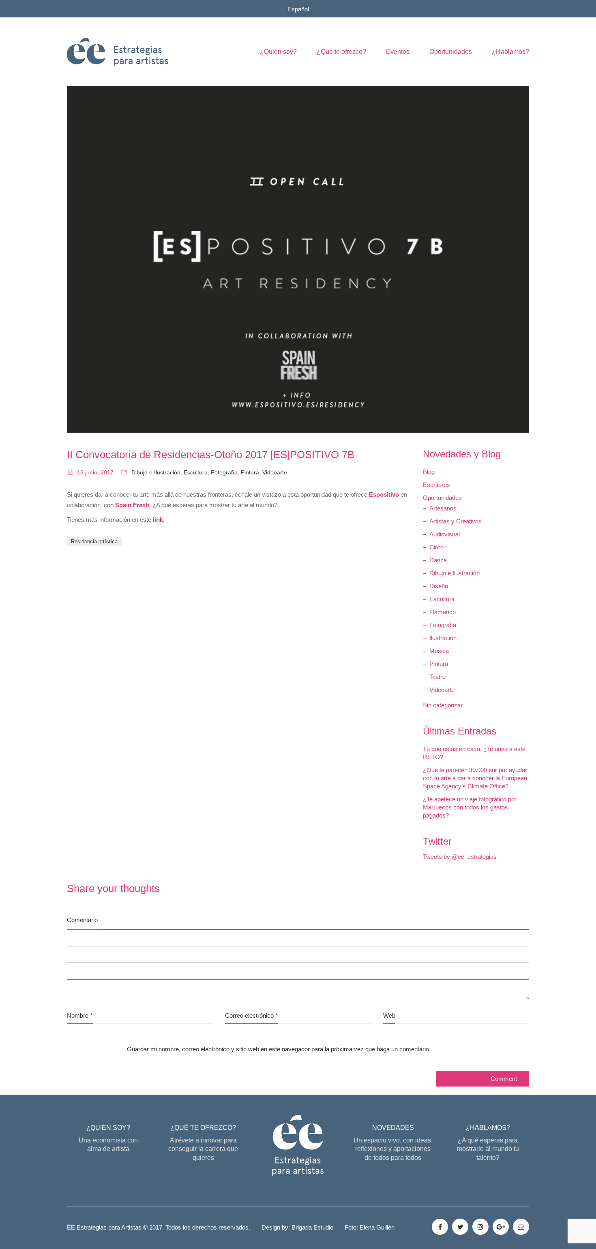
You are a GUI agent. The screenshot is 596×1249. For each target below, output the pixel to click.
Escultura (196, 472)
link (158, 519)
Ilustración (443, 637)
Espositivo (384, 494)
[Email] (521, 1227)
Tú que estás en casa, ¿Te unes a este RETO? (474, 752)
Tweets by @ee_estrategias (460, 856)
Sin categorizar (443, 705)
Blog (429, 471)
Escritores (436, 484)
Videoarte (274, 472)
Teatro (437, 676)
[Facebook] (440, 1227)
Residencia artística (94, 541)
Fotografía (224, 472)
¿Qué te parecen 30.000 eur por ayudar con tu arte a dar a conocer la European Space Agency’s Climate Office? (475, 778)
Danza (438, 560)
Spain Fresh (132, 505)
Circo (436, 547)
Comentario (82, 919)
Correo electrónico (251, 1015)
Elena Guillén (377, 1227)
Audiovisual (444, 534)
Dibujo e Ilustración (155, 472)
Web (389, 1015)
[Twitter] (460, 1227)
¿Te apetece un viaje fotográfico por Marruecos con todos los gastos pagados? (470, 807)
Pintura (250, 472)
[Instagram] (480, 1227)
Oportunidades (442, 497)
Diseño (438, 586)
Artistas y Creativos (455, 521)
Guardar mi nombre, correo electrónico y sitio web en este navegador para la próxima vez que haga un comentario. (279, 1049)
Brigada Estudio (312, 1227)
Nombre (80, 1015)
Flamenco (442, 611)
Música (439, 650)
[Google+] (501, 1227)
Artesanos (443, 508)
